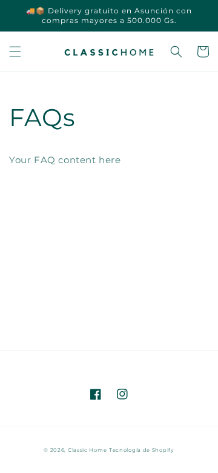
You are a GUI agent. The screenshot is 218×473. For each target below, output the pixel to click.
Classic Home (87, 450)
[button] (15, 51)
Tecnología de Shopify (141, 450)
